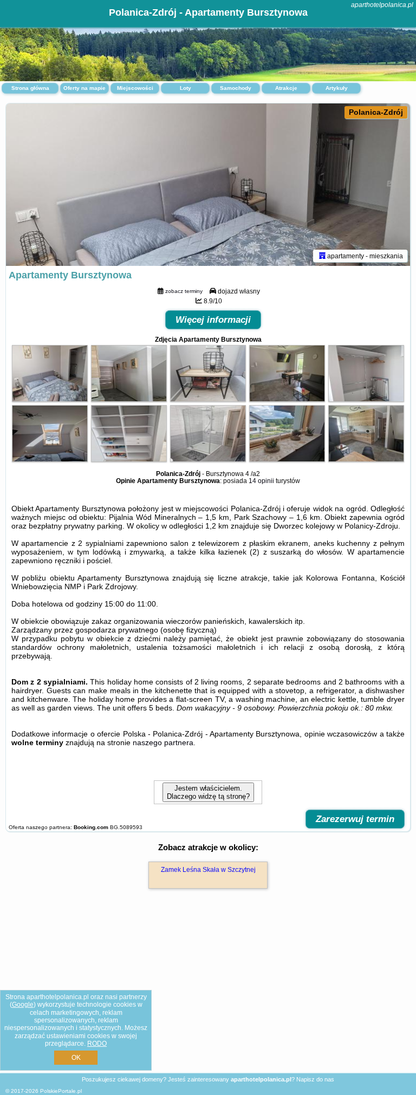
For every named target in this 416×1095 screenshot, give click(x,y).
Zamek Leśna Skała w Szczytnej (208, 870)
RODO (97, 1043)
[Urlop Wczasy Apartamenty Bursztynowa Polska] (49, 399)
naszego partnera (163, 742)
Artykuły (337, 88)
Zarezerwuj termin (355, 819)
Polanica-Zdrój (376, 112)
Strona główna (30, 88)
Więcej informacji (213, 320)
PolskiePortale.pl (61, 1091)
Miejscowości (135, 88)
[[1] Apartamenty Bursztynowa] (208, 184)
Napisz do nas (315, 1079)
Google (23, 1004)
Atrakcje (286, 88)
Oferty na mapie (84, 88)
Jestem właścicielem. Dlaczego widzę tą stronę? (208, 792)
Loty (185, 88)
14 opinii (261, 481)
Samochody (235, 88)
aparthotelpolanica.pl (382, 5)
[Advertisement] (208, 992)
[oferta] (322, 255)
